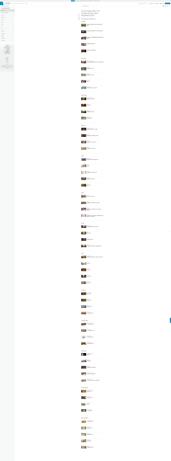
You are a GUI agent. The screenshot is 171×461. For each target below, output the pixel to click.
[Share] (79, 19)
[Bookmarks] (165, 6)
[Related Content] (167, 6)
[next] (170, 231)
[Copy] (79, 17)
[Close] (79, 13)
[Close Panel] (13, 6)
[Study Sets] (163, 6)
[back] (1, 6)
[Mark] (79, 15)
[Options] (169, 6)
